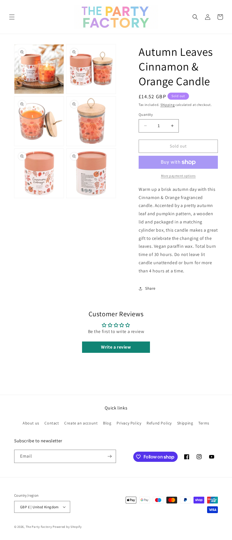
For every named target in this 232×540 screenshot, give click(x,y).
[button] (12, 17)
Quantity (146, 114)
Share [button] (150, 288)
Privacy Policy (129, 423)
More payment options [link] (178, 176)
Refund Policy (159, 423)
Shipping (167, 105)
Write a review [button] (116, 347)
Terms (203, 423)
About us (31, 423)
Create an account (81, 423)
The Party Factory (39, 527)
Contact (51, 423)
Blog (107, 423)
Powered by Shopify (67, 527)
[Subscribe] (109, 456)
